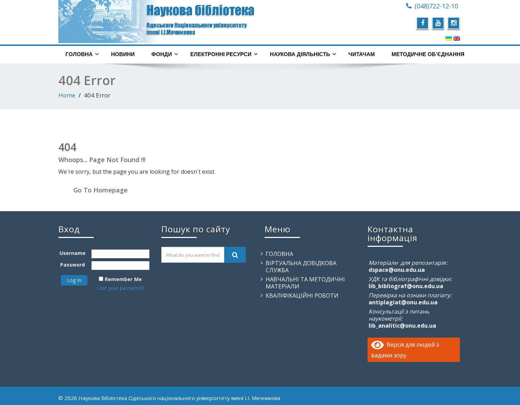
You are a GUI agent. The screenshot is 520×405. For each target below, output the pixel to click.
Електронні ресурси (221, 54)
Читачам (361, 54)
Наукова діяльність (300, 54)
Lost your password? (120, 288)
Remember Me (123, 279)
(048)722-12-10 (436, 6)
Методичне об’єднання (428, 54)
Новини (123, 54)
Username (72, 253)
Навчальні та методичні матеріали (305, 282)
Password (72, 264)
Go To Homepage (100, 190)
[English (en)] (456, 38)
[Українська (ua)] (448, 38)
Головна (79, 54)
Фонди (161, 54)
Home (66, 95)
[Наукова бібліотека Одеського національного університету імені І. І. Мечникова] (156, 21)
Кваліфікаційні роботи (302, 295)
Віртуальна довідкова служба (301, 266)
